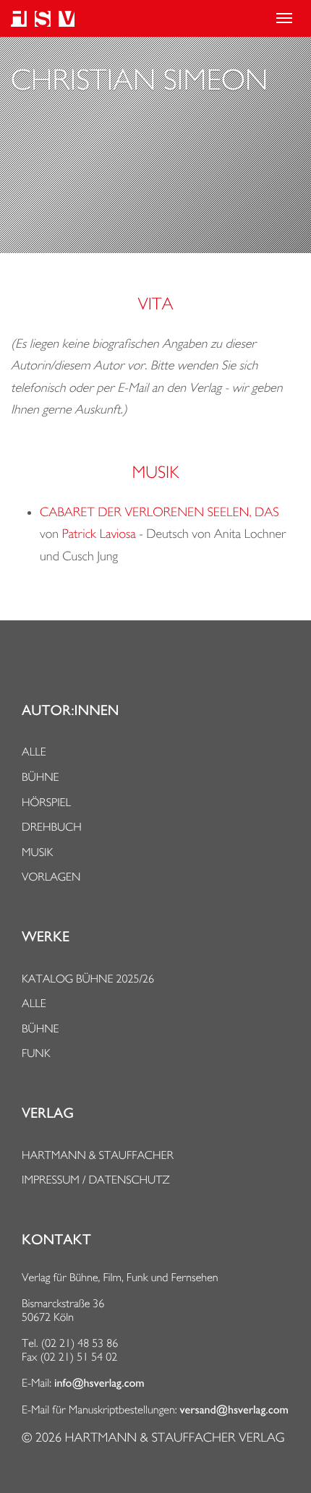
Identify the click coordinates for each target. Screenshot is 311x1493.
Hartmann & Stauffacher (98, 1155)
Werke (45, 937)
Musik (37, 852)
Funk (36, 1053)
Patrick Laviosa (99, 534)
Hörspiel (46, 802)
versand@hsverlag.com (234, 1410)
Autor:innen (70, 710)
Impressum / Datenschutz (96, 1179)
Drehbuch (52, 827)
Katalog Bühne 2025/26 (88, 978)
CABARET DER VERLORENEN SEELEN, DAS (159, 512)
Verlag (48, 1113)
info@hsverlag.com (99, 1383)
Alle (34, 751)
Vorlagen (51, 877)
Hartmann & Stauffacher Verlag (174, 1437)
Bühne (40, 777)
